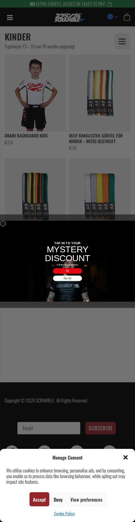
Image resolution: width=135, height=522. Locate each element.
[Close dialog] (3, 223)
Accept (39, 499)
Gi (67, 270)
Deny (58, 499)
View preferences (86, 499)
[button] (125, 457)
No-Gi (67, 278)
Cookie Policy (64, 513)
